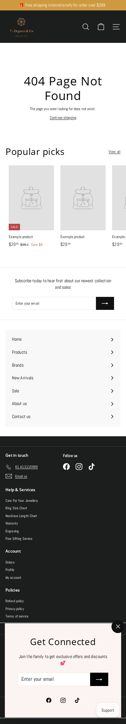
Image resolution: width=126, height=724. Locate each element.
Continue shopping (63, 117)
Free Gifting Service (18, 538)
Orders (10, 562)
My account (13, 577)
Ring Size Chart (16, 508)
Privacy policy (14, 608)
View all (115, 151)
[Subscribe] (99, 679)
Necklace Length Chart (21, 516)
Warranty (11, 523)
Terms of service (16, 616)
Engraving (12, 531)
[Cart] (101, 26)
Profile (9, 569)
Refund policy (14, 601)
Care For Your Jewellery (21, 500)
